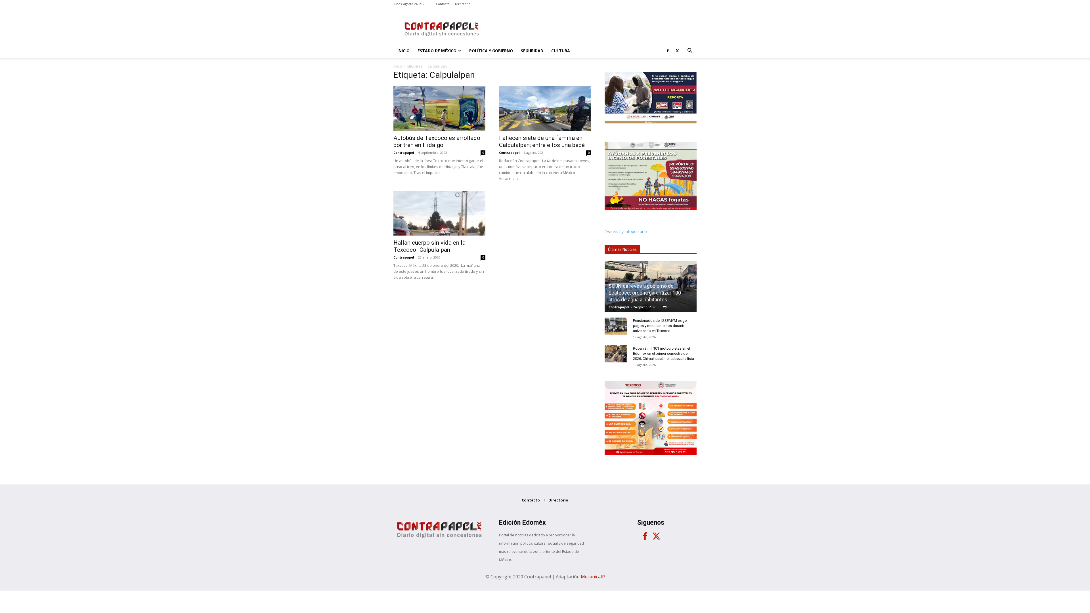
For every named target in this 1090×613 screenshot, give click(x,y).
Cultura (560, 50)
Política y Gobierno (491, 50)
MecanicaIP (593, 577)
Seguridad (532, 50)
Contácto (443, 4)
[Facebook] (667, 51)
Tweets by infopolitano (626, 231)
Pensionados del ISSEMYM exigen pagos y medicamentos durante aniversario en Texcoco (661, 325)
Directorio (463, 4)
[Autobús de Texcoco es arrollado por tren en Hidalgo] (439, 108)
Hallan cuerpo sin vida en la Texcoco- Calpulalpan (429, 246)
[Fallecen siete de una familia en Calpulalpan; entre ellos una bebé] (545, 108)
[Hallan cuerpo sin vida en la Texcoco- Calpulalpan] (439, 213)
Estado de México (437, 50)
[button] (690, 51)
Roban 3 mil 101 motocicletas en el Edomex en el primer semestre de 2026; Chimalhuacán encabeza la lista (663, 353)
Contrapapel (403, 152)
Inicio (403, 50)
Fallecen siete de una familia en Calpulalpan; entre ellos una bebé (542, 141)
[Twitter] (677, 51)
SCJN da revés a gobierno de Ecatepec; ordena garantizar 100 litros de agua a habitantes (645, 293)
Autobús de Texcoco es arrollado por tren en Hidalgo (436, 141)
